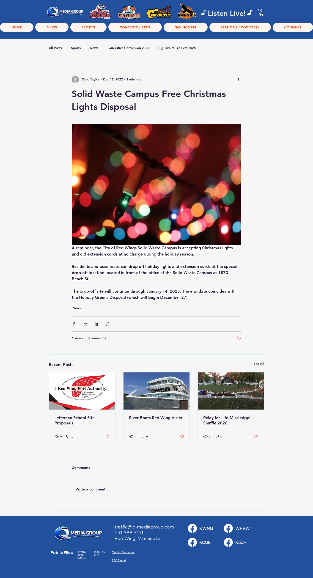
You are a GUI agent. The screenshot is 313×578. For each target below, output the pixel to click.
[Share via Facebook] (74, 324)
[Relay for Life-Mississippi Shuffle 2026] (231, 391)
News (94, 48)
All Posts (55, 48)
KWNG (82, 551)
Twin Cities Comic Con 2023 (128, 48)
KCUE (81, 555)
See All (259, 364)
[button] (261, 12)
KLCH (97, 555)
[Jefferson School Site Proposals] (82, 391)
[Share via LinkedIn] (96, 324)
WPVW (81, 558)
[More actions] (238, 79)
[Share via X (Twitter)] (85, 324)
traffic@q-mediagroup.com (144, 527)
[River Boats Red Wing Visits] (157, 391)
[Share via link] (107, 324)
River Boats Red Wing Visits (155, 417)
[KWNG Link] (192, 528)
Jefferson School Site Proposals (75, 420)
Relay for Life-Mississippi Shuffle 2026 (226, 420)
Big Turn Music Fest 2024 (177, 48)
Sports (76, 48)
